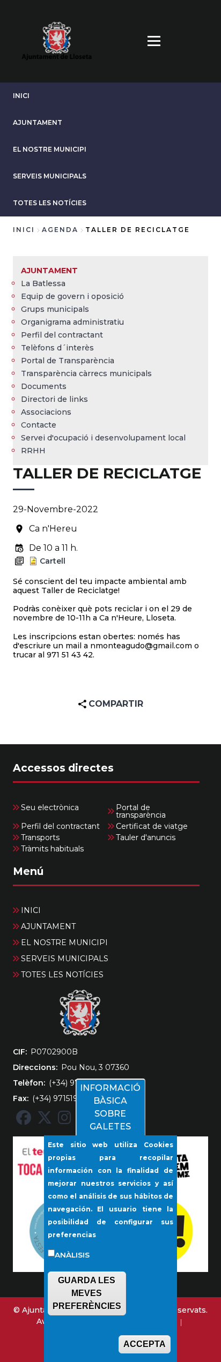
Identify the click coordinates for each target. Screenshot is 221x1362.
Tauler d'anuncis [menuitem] (145, 837)
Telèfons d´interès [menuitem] (57, 348)
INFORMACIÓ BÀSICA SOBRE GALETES (110, 1107)
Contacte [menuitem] (38, 425)
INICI (21, 96)
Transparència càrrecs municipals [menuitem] (86, 373)
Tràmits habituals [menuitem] (52, 848)
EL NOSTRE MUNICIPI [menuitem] (64, 942)
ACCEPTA (144, 1344)
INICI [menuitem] (31, 910)
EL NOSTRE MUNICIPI (49, 149)
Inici (24, 230)
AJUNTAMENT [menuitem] (49, 270)
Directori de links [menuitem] (54, 399)
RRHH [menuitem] (33, 450)
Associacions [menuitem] (46, 412)
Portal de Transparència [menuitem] (67, 360)
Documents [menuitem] (44, 386)
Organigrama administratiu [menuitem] (72, 322)
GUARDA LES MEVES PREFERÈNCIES (87, 1293)
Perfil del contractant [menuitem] (62, 335)
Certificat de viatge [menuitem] (152, 826)
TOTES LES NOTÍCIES (49, 203)
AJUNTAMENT (37, 122)
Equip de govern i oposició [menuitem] (72, 296)
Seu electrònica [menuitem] (50, 807)
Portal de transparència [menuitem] (141, 811)
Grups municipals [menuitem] (55, 309)
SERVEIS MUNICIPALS (49, 176)
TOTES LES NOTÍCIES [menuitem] (62, 974)
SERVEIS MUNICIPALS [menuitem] (64, 958)
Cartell (52, 561)
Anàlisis (72, 1255)
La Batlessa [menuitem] (43, 283)
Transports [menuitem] (40, 837)
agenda (60, 230)
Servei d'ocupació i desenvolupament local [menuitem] (103, 438)
